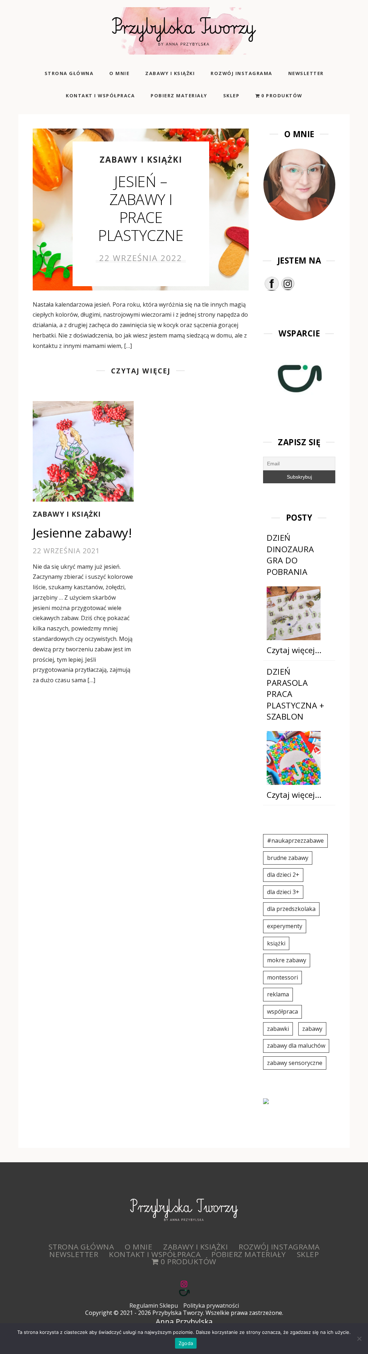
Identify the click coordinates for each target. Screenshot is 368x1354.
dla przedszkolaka (291, 909)
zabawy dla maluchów (296, 1046)
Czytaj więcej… (294, 650)
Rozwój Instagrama (241, 73)
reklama (278, 994)
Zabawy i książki (170, 73)
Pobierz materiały (179, 95)
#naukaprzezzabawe (295, 840)
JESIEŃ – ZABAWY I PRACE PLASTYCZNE (140, 208)
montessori (282, 977)
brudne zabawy (287, 858)
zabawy (312, 1029)
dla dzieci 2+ (283, 875)
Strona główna (69, 73)
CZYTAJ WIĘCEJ (141, 370)
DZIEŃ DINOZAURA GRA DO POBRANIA (290, 554)
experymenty (284, 926)
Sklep (231, 95)
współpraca (282, 1011)
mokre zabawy (286, 960)
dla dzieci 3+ (283, 892)
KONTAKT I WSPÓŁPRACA (100, 95)
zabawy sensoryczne (294, 1063)
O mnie (119, 73)
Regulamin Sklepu (153, 1305)
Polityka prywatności (211, 1305)
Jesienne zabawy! (82, 532)
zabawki (278, 1029)
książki (276, 943)
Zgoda (186, 1343)
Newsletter (306, 73)
